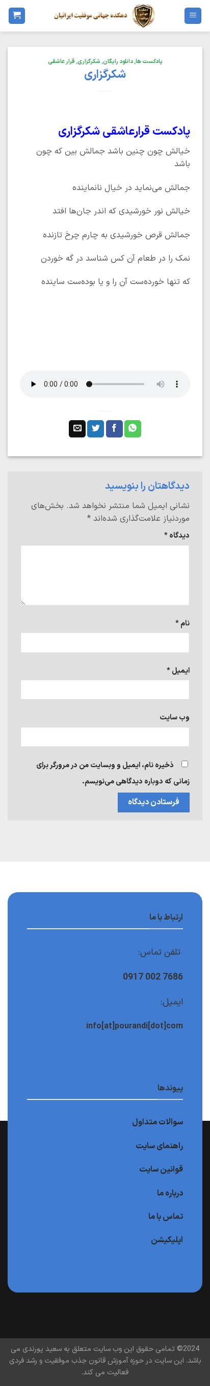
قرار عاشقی (61, 61)
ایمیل (178, 671)
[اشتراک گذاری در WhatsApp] (132, 428)
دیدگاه (177, 535)
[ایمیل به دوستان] (77, 428)
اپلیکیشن (167, 1240)
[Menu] (193, 16)
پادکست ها (149, 61)
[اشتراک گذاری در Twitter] (95, 428)
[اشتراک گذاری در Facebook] (114, 428)
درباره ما (170, 1193)
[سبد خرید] (17, 16)
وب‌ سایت (175, 717)
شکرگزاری (88, 61)
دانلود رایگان (118, 61)
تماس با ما (165, 1217)
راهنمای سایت (159, 1146)
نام (182, 623)
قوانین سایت (161, 1169)
